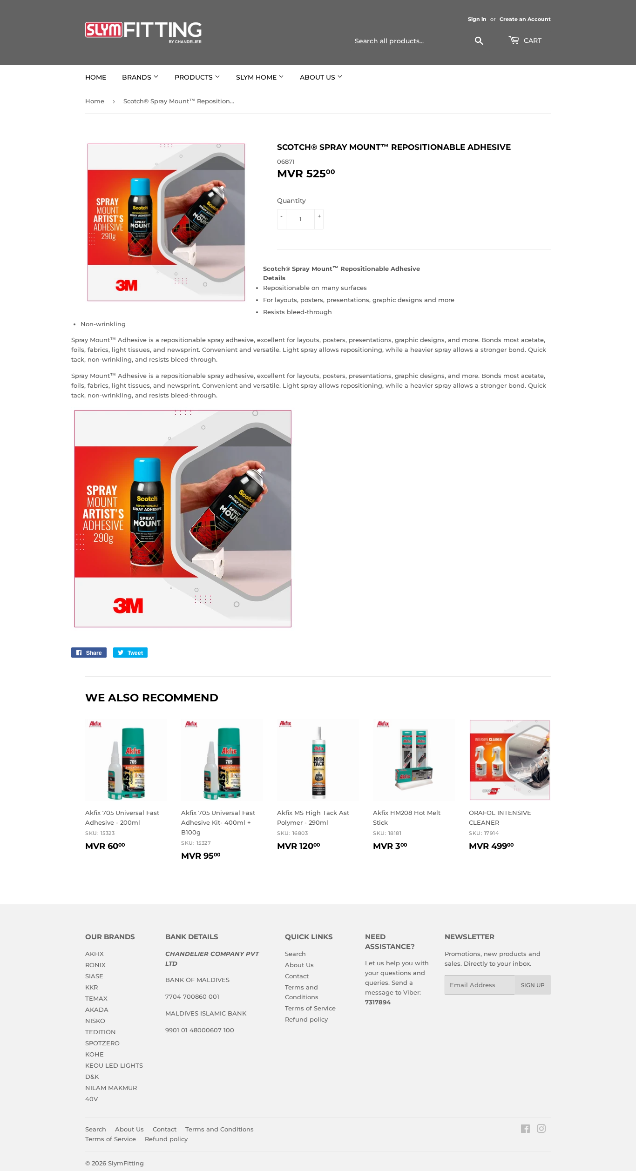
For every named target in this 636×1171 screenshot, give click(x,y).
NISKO (95, 1020)
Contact (297, 976)
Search (295, 953)
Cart (531, 40)
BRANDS (137, 77)
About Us (299, 965)
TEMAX (96, 998)
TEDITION (100, 1032)
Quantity (291, 200)
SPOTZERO (102, 1043)
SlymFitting (126, 1163)
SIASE (94, 976)
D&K (92, 1076)
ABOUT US (318, 77)
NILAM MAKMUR (111, 1087)
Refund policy (306, 1019)
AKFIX (94, 953)
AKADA (96, 1009)
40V (91, 1099)
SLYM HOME (257, 77)
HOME (95, 77)
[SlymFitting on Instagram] (541, 1130)
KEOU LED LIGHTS (114, 1065)
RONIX (95, 965)
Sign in (477, 19)
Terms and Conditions (219, 1129)
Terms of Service (310, 1008)
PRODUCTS (195, 77)
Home (94, 101)
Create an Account (525, 19)
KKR (91, 987)
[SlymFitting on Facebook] (525, 1130)
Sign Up (533, 985)
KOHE (94, 1054)
